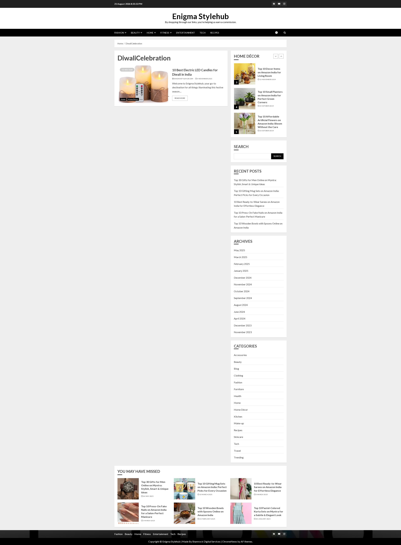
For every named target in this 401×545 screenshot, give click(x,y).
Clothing (238, 375)
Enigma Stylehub (200, 16)
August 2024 (241, 304)
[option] (258, 75)
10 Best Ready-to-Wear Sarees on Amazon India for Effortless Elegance (268, 487)
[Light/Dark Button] (278, 32)
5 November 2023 (204, 79)
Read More (180, 98)
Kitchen (238, 416)
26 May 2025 (148, 496)
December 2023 (242, 325)
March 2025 (240, 257)
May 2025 (239, 250)
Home (150, 32)
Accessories (240, 354)
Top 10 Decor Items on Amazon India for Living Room (269, 72)
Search (241, 146)
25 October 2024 (267, 106)
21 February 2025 (207, 519)
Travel (237, 450)
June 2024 (239, 311)
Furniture (239, 389)
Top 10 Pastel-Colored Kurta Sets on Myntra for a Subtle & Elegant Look (268, 511)
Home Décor (133, 99)
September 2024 (243, 297)
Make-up (239, 423)
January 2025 (241, 270)
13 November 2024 (268, 79)
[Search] (285, 33)
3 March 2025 (149, 521)
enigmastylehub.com (183, 79)
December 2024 (242, 277)
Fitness (164, 32)
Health (237, 395)
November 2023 (243, 332)
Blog (236, 368)
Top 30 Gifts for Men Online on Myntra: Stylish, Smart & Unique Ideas (154, 487)
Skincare (238, 436)
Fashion (119, 32)
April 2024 (239, 318)
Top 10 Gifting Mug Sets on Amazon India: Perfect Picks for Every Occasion (212, 487)
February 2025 (242, 263)
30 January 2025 (263, 519)
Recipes (214, 32)
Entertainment (185, 32)
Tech (203, 32)
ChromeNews (229, 541)
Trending (239, 457)
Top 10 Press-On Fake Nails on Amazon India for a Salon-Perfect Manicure (154, 511)
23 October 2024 (267, 131)
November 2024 (243, 284)
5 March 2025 (262, 494)
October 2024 (241, 291)
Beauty (135, 32)
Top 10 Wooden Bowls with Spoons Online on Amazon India (211, 511)
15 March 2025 (206, 494)
